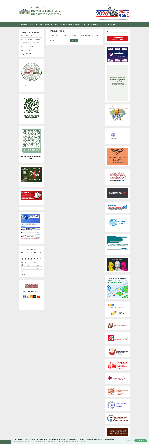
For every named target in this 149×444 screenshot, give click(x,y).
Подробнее (82, 441)
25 (25, 268)
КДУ (84, 24)
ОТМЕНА (128, 440)
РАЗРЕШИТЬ (140, 440)
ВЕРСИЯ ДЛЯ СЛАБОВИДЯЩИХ (117, 38)
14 (34, 262)
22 (38, 265)
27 (31, 268)
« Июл (23, 274)
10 (22, 262)
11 (25, 262)
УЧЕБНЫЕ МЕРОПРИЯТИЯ (30, 32)
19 (28, 265)
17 (22, 265)
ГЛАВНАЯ (23, 24)
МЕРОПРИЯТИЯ (96, 24)
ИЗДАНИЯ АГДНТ (27, 36)
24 (22, 268)
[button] (109, 82)
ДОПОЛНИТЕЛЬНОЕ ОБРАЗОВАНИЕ (67, 24)
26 (28, 268)
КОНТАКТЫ (112, 24)
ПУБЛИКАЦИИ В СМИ (28, 46)
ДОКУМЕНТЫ (44, 24)
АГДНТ (31, 24)
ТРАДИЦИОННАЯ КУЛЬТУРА (30, 43)
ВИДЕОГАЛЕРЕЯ (26, 54)
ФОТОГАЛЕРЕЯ (26, 50)
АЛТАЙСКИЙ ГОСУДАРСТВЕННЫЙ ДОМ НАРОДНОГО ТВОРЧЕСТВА (46, 11)
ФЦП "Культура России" (31, 291)
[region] (99, 11)
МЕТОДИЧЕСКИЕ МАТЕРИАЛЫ (31, 39)
